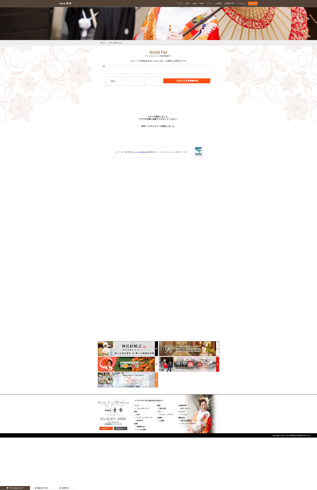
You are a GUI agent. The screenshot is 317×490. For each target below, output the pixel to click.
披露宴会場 (141, 427)
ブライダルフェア (16, 488)
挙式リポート (185, 408)
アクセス (241, 3)
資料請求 (120, 428)
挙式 (188, 3)
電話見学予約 (42, 488)
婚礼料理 (162, 408)
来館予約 (253, 3)
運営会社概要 (185, 421)
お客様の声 (229, 3)
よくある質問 (141, 429)
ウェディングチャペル (145, 417)
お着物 (218, 3)
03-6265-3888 (113, 419)
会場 (195, 3)
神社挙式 (140, 420)
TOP (101, 43)
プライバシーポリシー (189, 424)
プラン (209, 3)
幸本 (65, 3)
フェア (180, 3)
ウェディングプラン (166, 414)
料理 (201, 3)
